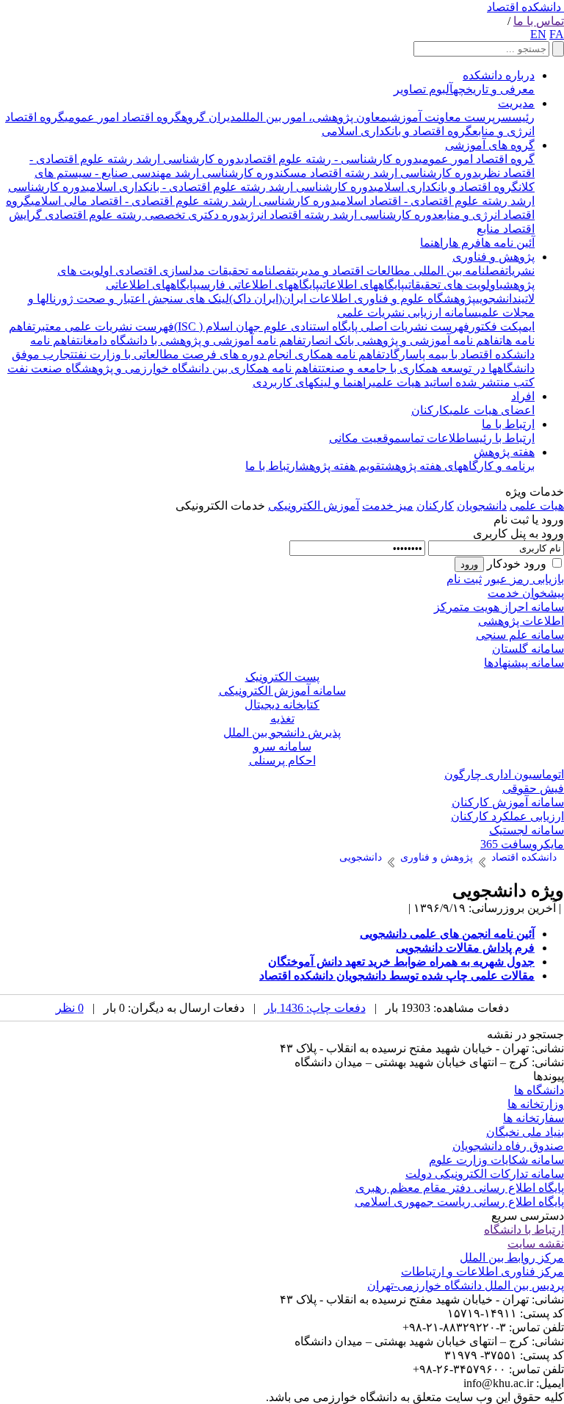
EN (538, 34)
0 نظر (70, 1008)
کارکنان (430, 410)
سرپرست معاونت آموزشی (449, 117)
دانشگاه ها (539, 1090)
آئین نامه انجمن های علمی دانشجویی (447, 933)
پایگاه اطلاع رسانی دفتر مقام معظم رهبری (459, 1188)
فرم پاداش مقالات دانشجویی (465, 947)
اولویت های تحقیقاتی (452, 284)
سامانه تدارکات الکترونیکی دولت (484, 1174)
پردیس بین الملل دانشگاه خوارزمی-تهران (465, 1285)
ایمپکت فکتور (502, 326)
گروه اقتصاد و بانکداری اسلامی (397, 131)
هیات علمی (537, 505)
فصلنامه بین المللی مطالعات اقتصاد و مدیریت (398, 270)
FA (556, 34)
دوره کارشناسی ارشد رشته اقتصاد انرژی (341, 215)
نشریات (520, 270)
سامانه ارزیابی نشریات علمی (407, 312)
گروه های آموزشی (490, 145)
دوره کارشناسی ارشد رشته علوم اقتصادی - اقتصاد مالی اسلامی (183, 201)
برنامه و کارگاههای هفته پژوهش (460, 466)
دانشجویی (497, 298)
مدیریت (516, 103)
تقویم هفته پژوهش (342, 466)
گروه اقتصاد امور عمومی (123, 117)
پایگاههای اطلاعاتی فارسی (258, 284)
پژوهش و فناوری (493, 256)
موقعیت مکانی (365, 438)
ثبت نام (464, 579)
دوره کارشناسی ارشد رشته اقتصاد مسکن (379, 173)
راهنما (434, 242)
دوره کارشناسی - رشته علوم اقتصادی (330, 159)
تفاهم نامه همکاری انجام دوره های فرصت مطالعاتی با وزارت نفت (229, 354)
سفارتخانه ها (533, 1118)
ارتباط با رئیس (502, 438)
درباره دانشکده (499, 75)
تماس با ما (538, 21)
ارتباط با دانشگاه (524, 1229)
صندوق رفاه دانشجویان (508, 1146)
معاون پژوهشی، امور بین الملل (314, 117)
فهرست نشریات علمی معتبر (104, 326)
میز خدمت (387, 505)
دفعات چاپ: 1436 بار (315, 1008)
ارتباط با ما (508, 424)
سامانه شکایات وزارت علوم (496, 1160)
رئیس (523, 117)
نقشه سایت (535, 1243)
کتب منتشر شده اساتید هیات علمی (453, 382)
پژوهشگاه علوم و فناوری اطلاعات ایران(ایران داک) (352, 298)
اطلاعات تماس (435, 438)
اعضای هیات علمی (492, 410)
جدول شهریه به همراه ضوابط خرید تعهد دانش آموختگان (401, 961)
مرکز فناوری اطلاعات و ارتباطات (482, 1271)
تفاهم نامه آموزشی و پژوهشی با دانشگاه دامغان (193, 340)
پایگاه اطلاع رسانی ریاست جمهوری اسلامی (459, 1201)
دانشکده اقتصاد (524, 7)
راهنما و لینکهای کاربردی (312, 382)
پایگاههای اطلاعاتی (362, 284)
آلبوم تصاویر (423, 89)
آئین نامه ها (508, 242)
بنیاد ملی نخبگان (525, 1132)
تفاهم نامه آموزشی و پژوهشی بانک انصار (404, 340)
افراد (523, 396)
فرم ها (465, 242)
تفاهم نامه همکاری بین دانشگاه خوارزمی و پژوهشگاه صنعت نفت (164, 368)
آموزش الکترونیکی (313, 505)
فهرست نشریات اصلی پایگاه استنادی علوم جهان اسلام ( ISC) (321, 326)
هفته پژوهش (504, 452)
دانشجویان (482, 505)
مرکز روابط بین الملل (512, 1257)
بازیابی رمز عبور (524, 579)
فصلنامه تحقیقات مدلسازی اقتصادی (202, 270)
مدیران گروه (211, 117)
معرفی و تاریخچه (494, 89)
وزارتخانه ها (535, 1104)
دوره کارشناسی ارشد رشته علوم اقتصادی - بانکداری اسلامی (230, 187)
